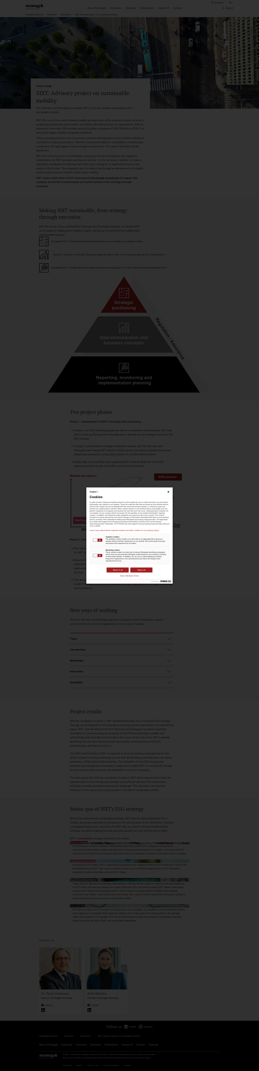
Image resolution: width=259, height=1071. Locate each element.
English (93, 492)
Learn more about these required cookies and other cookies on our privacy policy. (124, 530)
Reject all (141, 570)
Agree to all (117, 570)
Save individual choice (129, 576)
